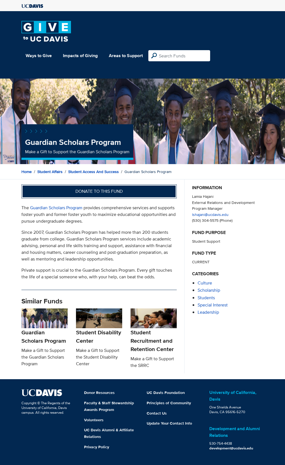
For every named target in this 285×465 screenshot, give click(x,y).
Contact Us (157, 413)
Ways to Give (39, 55)
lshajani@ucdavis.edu (210, 214)
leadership (208, 312)
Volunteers (94, 420)
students (206, 297)
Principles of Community (169, 403)
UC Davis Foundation (166, 392)
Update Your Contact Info (169, 423)
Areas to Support (126, 55)
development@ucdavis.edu (231, 448)
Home (26, 171)
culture (205, 283)
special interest (213, 305)
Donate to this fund (99, 191)
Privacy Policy (96, 447)
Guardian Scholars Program (56, 207)
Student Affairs (50, 171)
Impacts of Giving (80, 55)
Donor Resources (99, 392)
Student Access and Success (93, 171)
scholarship (209, 290)
